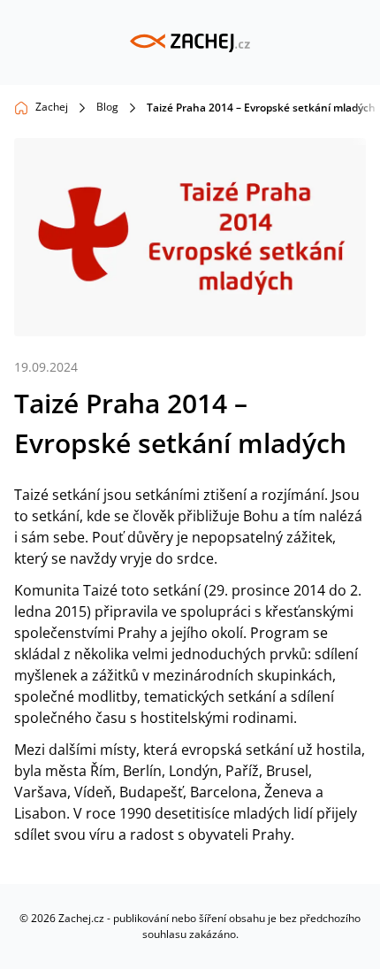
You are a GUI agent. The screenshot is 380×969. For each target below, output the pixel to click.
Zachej (51, 106)
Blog (107, 106)
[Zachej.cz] (190, 42)
